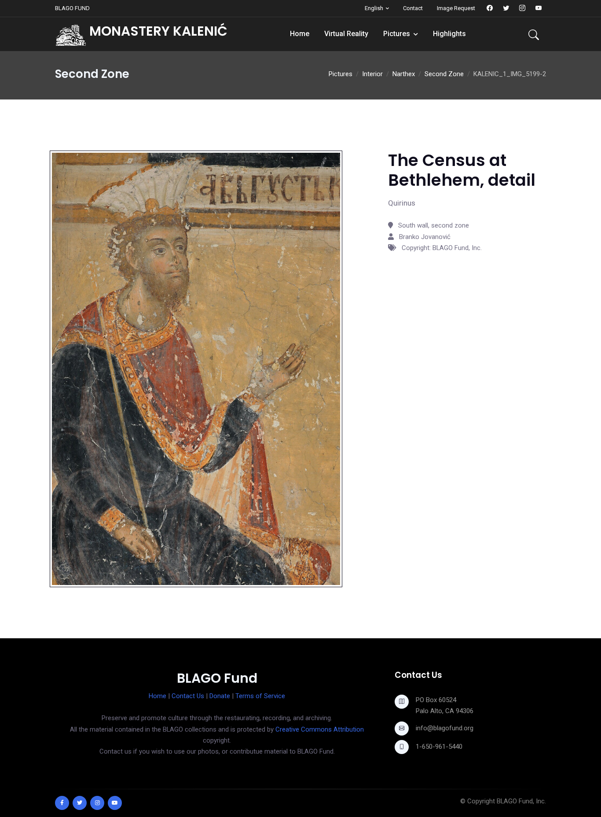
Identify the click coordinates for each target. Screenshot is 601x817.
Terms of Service (260, 696)
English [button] (374, 8)
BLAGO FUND (72, 8)
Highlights (449, 33)
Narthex (403, 74)
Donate (219, 696)
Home (299, 33)
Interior (372, 74)
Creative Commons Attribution (319, 729)
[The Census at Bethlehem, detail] (196, 368)
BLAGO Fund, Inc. (521, 801)
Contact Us (188, 696)
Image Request (456, 8)
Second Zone (444, 74)
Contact (413, 8)
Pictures (396, 33)
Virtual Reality (346, 33)
